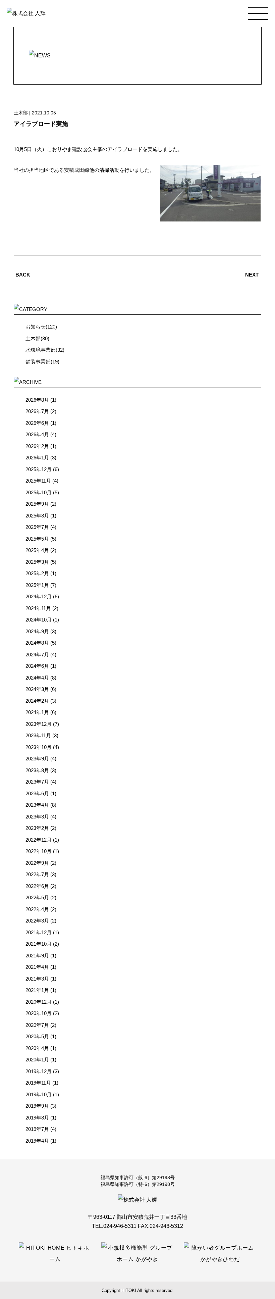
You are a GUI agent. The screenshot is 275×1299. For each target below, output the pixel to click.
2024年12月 (38, 596)
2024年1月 (37, 712)
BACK (22, 275)
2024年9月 (37, 631)
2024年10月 (38, 619)
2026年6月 (37, 423)
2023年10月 (38, 747)
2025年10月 (38, 492)
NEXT (252, 275)
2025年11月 (38, 481)
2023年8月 (37, 770)
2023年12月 (38, 724)
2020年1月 (37, 1059)
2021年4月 (37, 967)
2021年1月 (37, 990)
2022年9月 (37, 863)
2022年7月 (37, 874)
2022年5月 (37, 897)
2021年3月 (37, 979)
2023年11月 (38, 735)
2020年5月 (37, 1036)
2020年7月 (37, 1025)
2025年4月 (37, 550)
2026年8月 (37, 400)
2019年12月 (38, 1071)
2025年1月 (37, 585)
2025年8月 (37, 515)
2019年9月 (37, 1106)
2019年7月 (37, 1129)
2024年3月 (37, 689)
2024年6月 (37, 666)
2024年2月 (37, 701)
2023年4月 (37, 805)
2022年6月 (37, 886)
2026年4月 (37, 434)
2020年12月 (38, 1002)
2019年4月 (37, 1141)
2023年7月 (37, 782)
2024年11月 (38, 608)
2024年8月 (37, 643)
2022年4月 (37, 909)
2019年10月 (38, 1094)
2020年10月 (38, 1013)
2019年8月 (37, 1117)
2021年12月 (38, 932)
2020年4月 (37, 1048)
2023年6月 (37, 793)
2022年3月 (37, 920)
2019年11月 (38, 1083)
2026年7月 (37, 411)
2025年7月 (37, 527)
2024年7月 (37, 654)
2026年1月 (37, 457)
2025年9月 (37, 504)
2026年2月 (37, 446)
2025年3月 (37, 562)
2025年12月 (38, 469)
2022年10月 (38, 851)
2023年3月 (37, 816)
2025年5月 (37, 539)
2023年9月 (37, 758)
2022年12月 (38, 840)
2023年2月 (37, 828)
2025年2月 (37, 573)
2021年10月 (38, 944)
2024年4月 (37, 678)
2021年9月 (37, 955)
